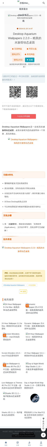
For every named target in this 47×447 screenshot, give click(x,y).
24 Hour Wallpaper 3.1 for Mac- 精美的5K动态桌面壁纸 (12, 326)
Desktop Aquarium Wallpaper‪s (15, 285)
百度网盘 (18, 49)
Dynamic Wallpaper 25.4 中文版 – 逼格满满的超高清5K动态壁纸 (34, 326)
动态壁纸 (33, 285)
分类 (17, 445)
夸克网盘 (30, 54)
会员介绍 (43, 424)
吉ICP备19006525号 (26, 434)
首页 (6, 445)
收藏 (30, 60)
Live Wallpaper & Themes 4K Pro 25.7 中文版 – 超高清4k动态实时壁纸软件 (12, 385)
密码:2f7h (16, 54)
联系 (29, 445)
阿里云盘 (32, 49)
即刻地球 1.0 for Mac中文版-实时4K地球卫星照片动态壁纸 (34, 415)
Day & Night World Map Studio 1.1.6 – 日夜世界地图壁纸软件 (34, 385)
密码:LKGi (18, 60)
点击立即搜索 (24, 116)
